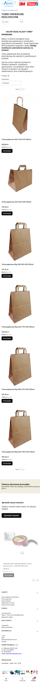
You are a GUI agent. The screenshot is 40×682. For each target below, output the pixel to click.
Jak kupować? (6, 613)
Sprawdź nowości (11, 515)
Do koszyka (7, 151)
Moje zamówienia (7, 627)
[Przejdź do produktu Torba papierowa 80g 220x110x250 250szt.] (20, 303)
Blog (3, 637)
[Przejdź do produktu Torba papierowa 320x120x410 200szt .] (20, 115)
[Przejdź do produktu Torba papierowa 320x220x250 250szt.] (20, 178)
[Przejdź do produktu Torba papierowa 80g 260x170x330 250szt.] (20, 365)
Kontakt (4, 641)
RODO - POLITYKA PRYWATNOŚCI (13, 615)
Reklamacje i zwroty (8, 603)
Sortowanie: (5, 79)
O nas (3, 635)
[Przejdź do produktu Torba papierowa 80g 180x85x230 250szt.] (20, 240)
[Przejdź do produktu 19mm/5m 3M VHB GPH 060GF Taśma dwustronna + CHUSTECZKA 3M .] (20, 540)
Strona (17, 89)
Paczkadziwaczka (10, 10)
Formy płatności (7, 599)
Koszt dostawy (6, 601)
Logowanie (5, 625)
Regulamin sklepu (7, 617)
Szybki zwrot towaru (8, 605)
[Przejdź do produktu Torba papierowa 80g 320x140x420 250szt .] (20, 428)
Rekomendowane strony (9, 639)
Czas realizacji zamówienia (10, 597)
